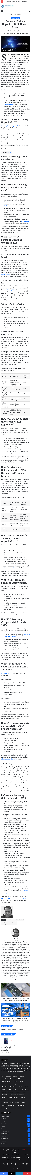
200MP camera (5, 274)
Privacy (16, 1097)
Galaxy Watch (8, 104)
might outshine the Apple (9, 759)
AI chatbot (8, 1076)
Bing (16, 1081)
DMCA (9, 1160)
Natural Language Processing (17, 1094)
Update (4, 1105)
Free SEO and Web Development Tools (18, 1155)
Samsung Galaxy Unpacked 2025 (9, 924)
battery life (10, 290)
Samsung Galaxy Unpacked (9, 126)
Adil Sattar (15, 939)
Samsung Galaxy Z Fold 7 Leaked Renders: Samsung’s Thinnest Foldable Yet (8, 1048)
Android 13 (5, 1078)
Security (4, 1100)
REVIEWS (4, 1143)
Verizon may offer (9, 568)
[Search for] (29, 11)
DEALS (4, 1141)
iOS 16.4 (21, 1089)
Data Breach (21, 1084)
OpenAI (10, 1097)
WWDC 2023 (21, 1108)
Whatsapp (4, 1108)
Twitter (23, 1102)
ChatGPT (4, 1084)
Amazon (15, 1076)
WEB (3, 1126)
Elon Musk (4, 1086)
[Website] (15, 980)
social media (25, 221)
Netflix (4, 1097)
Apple (11, 1078)
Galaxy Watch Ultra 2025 (18, 919)
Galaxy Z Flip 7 (5, 921)
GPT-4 (3, 1089)
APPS (3, 1121)
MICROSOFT (5, 1131)
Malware (18, 1092)
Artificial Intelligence (7, 1081)
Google (26, 1086)
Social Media (12, 1100)
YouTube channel (9, 206)
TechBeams (20, 1100)
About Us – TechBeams (17, 1160)
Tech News (5, 1102)
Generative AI (13, 1086)
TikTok (17, 1102)
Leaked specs (5, 673)
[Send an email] (14, 31)
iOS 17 (26, 1089)
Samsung (23, 1097)
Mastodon (5, 1155)
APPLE (4, 1118)
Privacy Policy (25, 1157)
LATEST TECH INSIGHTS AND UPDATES (14, 898)
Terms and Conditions (15, 1157)
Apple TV (17, 1078)
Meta (24, 1092)
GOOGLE (4, 1123)
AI (2, 1076)
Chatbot (21, 1081)
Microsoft (4, 1094)
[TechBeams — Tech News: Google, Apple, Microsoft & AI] (7, 6)
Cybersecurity (12, 1084)
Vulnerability (21, 1105)
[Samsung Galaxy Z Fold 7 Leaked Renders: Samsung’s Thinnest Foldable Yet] (8, 1041)
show (9, 152)
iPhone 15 (10, 1092)
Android (22, 1076)
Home (12, 15)
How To (4, 1136)
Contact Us (5, 1157)
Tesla (11, 1102)
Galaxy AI (9, 919)
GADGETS (5, 1138)
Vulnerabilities (11, 1105)
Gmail (20, 1086)
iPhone (4, 1092)
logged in (10, 1029)
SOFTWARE (5, 1133)
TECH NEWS (18, 15)
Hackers (10, 1089)
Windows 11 (12, 1108)
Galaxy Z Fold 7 (13, 921)
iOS (15, 1089)
